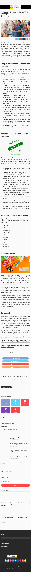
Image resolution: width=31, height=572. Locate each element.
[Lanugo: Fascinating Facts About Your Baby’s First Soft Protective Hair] (5, 445)
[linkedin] (15, 560)
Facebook (11, 345)
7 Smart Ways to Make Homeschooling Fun (19, 456)
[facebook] (5, 402)
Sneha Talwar (4, 16)
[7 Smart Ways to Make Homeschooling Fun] (5, 458)
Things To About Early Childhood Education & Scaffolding (19, 437)
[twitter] (15, 402)
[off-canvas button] (2, 7)
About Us (3, 421)
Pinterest (10, 347)
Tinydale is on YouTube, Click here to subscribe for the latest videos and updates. (15, 341)
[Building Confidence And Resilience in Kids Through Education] (8, 497)
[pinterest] (25, 402)
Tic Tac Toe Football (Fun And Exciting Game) (15, 381)
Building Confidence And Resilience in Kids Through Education (6, 504)
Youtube (3, 347)
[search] (28, 7)
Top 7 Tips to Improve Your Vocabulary (7, 518)
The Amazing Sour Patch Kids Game (18, 337)
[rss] (25, 560)
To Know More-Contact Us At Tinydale (9, 429)
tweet (11, 352)
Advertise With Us (4, 546)
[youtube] (23, 560)
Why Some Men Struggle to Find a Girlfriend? (23, 503)
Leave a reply (5, 387)
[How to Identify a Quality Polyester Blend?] (23, 512)
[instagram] (5, 410)
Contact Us (21, 569)
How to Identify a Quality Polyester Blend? (21, 518)
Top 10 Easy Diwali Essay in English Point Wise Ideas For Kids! (15, 376)
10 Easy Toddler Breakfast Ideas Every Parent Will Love (19, 451)
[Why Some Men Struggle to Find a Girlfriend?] (23, 497)
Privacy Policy (4, 426)
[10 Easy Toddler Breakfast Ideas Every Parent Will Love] (5, 452)
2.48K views (26, 16)
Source (20, 127)
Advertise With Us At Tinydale (7, 423)
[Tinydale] (15, 7)
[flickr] (20, 560)
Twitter (26, 345)
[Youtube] (15, 410)
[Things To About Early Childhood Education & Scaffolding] (5, 439)
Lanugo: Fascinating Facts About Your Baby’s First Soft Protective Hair (19, 444)
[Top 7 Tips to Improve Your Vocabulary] (8, 512)
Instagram (19, 345)
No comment (20, 16)
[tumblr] (18, 560)
